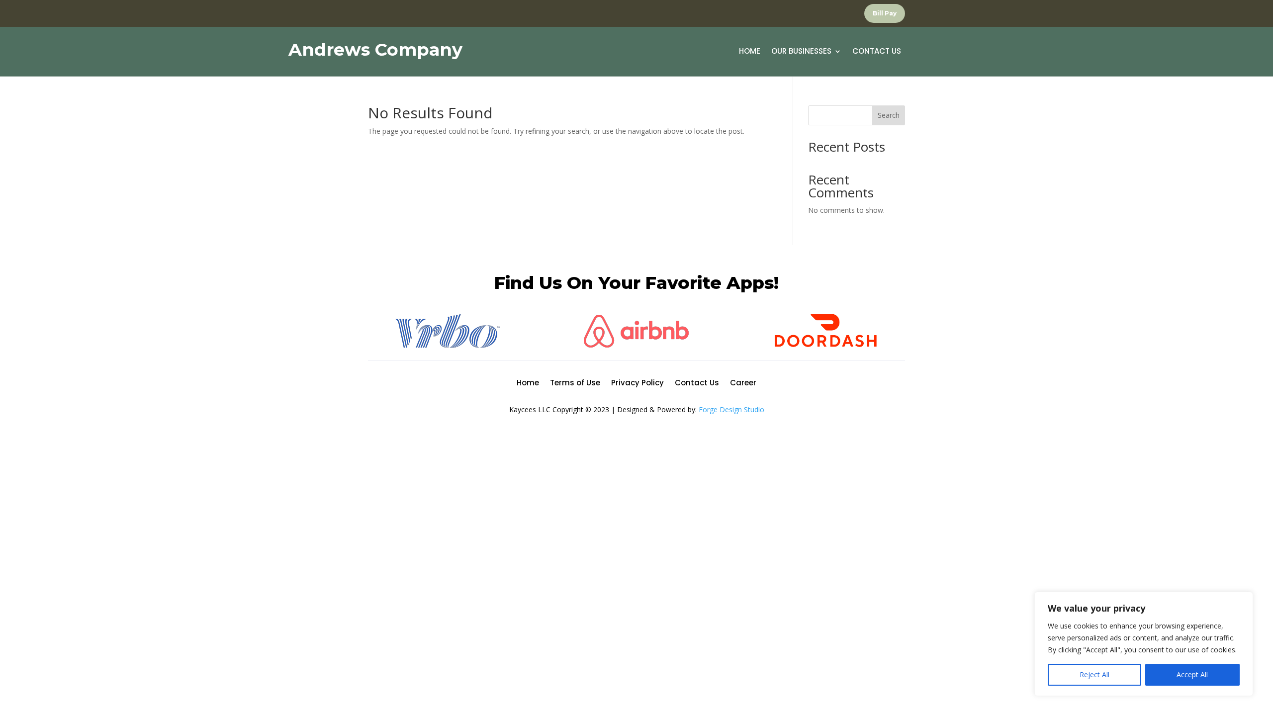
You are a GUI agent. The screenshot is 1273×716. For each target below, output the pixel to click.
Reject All (1094, 674)
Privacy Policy (637, 383)
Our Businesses (801, 52)
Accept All (1192, 674)
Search (889, 115)
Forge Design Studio (731, 409)
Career (743, 383)
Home (749, 52)
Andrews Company (375, 49)
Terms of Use (575, 383)
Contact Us (876, 52)
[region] (1143, 644)
